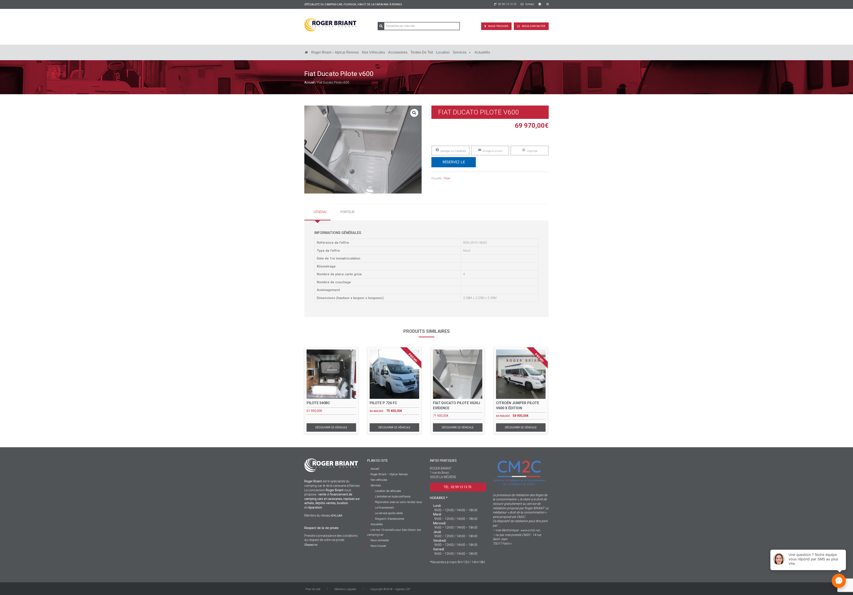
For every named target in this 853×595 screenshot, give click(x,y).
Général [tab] (320, 212)
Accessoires (397, 52)
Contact (529, 4)
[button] (414, 113)
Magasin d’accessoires (389, 518)
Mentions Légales (345, 589)
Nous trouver (498, 26)
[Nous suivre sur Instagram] (547, 4)
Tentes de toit (422, 52)
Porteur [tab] (348, 212)
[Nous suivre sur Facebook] (540, 4)
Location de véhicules (388, 491)
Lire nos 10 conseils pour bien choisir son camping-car (394, 532)
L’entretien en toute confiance (392, 496)
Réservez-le (453, 162)
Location (443, 52)
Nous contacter (533, 26)
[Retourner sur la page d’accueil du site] (306, 52)
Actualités (482, 52)
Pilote (447, 178)
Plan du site (312, 589)
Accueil (309, 82)
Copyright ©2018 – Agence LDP (390, 589)
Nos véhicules (373, 52)
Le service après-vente (389, 513)
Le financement (384, 507)
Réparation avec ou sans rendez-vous (398, 502)
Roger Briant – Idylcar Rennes (335, 52)
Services (459, 52)
